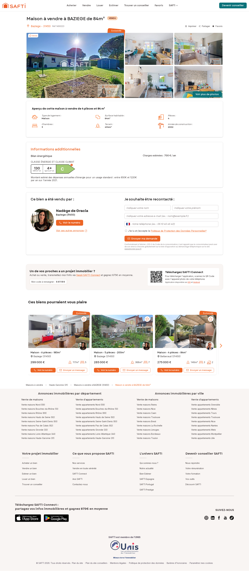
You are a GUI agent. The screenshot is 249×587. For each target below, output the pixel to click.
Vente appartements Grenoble (205, 404)
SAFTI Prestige (147, 489)
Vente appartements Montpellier (206, 434)
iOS (189, 282)
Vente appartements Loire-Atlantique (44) (95, 434)
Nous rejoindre (192, 463)
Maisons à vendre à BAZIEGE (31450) (91, 385)
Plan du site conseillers (96, 563)
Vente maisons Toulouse (148, 417)
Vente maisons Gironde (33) (34, 430)
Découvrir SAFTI (193, 484)
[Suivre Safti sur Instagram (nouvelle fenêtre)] (206, 518)
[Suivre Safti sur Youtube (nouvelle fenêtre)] (225, 518)
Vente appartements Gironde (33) (92, 430)
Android (196, 282)
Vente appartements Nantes (204, 425)
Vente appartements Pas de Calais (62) (94, 425)
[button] (58, 332)
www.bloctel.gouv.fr (132, 249)
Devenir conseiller (233, 5)
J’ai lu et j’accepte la (167, 230)
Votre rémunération (194, 468)
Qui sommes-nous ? (149, 463)
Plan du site (77, 563)
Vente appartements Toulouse (205, 417)
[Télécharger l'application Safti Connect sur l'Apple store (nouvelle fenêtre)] (28, 518)
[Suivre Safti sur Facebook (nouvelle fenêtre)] (219, 518)
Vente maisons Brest (146, 421)
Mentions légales (118, 563)
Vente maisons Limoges (148, 430)
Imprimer (192, 26)
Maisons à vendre (34, 385)
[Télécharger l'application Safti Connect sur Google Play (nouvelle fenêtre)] (56, 518)
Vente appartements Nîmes (204, 409)
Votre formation (192, 473)
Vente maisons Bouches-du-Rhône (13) (39, 409)
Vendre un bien (29, 468)
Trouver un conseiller (32, 484)
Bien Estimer (145, 473)
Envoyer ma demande (144, 238)
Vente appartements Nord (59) (90, 404)
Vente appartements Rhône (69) (91, 413)
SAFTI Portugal (147, 484)
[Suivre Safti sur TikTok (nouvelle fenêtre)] (231, 518)
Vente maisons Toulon (147, 438)
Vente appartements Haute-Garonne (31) (95, 438)
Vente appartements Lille (203, 438)
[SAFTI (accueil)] (14, 5)
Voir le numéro (71, 222)
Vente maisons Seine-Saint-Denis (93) (39, 421)
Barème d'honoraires (177, 563)
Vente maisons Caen (146, 413)
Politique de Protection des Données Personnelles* (179, 230)
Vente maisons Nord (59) (33, 404)
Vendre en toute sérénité (84, 468)
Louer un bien (28, 479)
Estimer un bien (29, 473)
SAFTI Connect (79, 473)
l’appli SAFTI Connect (88, 275)
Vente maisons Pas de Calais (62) (37, 425)
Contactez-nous (80, 484)
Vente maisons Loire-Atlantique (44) (38, 434)
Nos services (78, 463)
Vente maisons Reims (147, 404)
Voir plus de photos (207, 94)
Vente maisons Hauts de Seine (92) (38, 417)
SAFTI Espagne (147, 479)
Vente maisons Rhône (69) (34, 413)
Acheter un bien (29, 463)
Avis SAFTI (77, 479)
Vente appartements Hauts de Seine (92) (95, 417)
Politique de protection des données (146, 563)
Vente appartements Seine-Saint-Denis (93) (96, 421)
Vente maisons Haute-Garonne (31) (37, 438)
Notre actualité (146, 468)
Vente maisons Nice (146, 409)
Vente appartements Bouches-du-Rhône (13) (97, 409)
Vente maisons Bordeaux (149, 434)
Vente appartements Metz (203, 430)
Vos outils (190, 479)
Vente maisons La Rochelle (149, 425)
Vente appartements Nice (203, 421)
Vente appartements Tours (204, 413)
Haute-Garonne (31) (58, 385)
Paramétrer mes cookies (201, 563)
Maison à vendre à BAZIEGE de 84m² (133, 385)
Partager (206, 26)
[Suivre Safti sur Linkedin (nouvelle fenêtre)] (212, 518)
